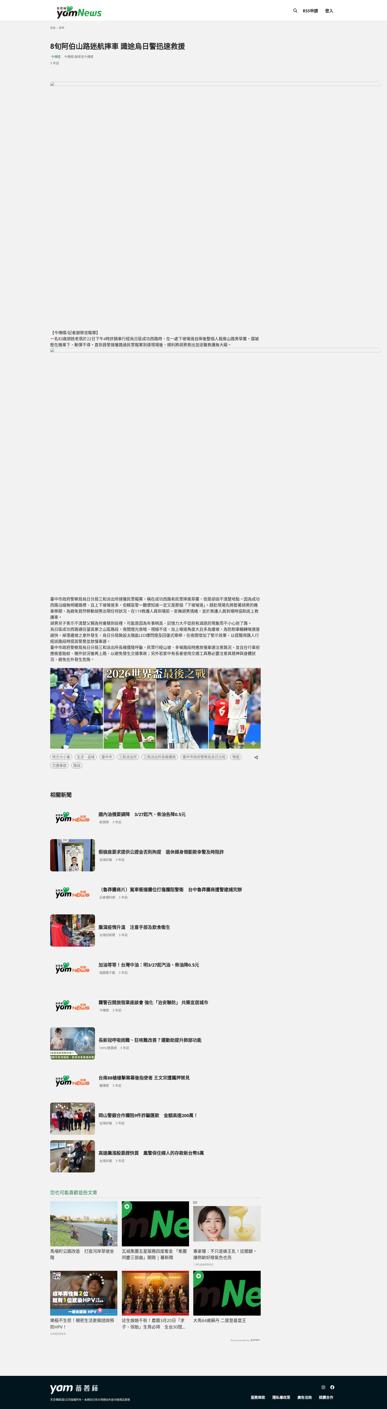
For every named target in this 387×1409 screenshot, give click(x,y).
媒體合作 (326, 1397)
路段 (76, 765)
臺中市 (106, 756)
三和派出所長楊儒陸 (160, 756)
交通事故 (59, 765)
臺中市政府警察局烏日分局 (204, 756)
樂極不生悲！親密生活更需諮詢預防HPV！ (82, 1324)
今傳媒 (55, 56)
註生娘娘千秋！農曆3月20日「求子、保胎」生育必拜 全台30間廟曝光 (154, 1324)
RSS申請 (310, 10)
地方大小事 (61, 756)
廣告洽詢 (304, 1397)
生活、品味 (86, 756)
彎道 (235, 756)
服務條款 (258, 1397)
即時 (61, 28)
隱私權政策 (281, 1397)
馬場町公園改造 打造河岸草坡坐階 (82, 1254)
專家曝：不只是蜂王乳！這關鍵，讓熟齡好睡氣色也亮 (225, 1254)
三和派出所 (128, 756)
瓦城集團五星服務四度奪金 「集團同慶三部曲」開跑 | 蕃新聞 (154, 1254)
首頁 (53, 28)
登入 (329, 10)
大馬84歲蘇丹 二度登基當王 (219, 1320)
